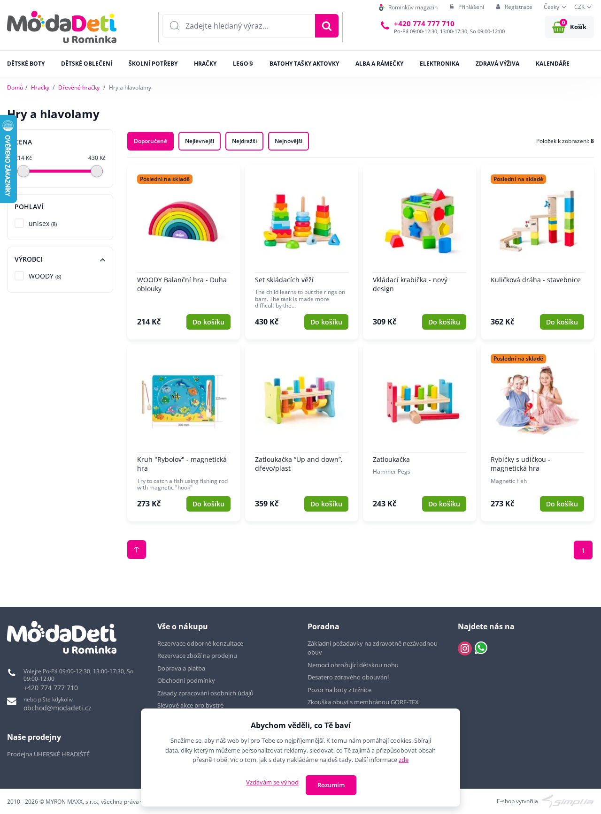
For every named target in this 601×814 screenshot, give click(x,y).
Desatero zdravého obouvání (348, 677)
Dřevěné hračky (79, 87)
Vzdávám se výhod (272, 782)
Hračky (40, 87)
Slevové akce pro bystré (190, 705)
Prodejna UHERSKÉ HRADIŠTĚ (48, 754)
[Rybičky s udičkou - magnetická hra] (537, 433)
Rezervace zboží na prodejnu (197, 655)
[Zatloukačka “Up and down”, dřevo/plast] (301, 433)
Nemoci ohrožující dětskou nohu (353, 665)
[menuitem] (408, 7)
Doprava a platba (181, 668)
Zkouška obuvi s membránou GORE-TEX (363, 702)
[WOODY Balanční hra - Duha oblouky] (184, 252)
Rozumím (331, 785)
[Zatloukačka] (419, 433)
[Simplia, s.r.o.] (568, 801)
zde (403, 759)
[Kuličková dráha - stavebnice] (537, 252)
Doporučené (150, 141)
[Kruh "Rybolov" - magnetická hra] (184, 433)
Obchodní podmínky (186, 680)
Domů (15, 87)
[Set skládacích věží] (301, 252)
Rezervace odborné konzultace (200, 643)
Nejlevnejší (199, 141)
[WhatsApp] (481, 648)
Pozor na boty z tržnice (339, 690)
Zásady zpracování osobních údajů (205, 693)
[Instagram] (465, 648)
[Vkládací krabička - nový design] (419, 252)
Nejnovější (288, 141)
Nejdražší (244, 141)
